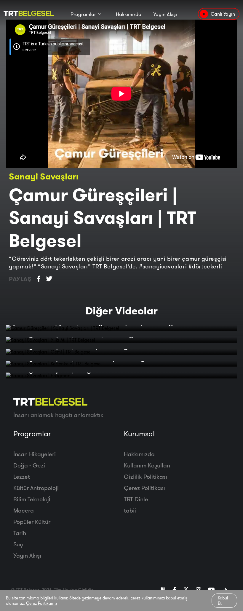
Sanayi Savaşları (43, 176)
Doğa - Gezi (29, 465)
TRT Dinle (136, 499)
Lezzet (21, 476)
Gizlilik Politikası (145, 476)
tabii (130, 510)
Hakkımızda (128, 14)
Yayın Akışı (165, 14)
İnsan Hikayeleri (34, 454)
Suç (18, 544)
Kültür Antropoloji (36, 487)
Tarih (19, 533)
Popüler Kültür (31, 521)
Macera (23, 510)
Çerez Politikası (144, 487)
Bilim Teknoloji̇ (31, 499)
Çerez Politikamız (41, 603)
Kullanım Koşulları (147, 465)
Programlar (83, 14)
